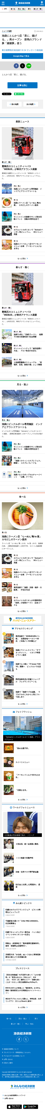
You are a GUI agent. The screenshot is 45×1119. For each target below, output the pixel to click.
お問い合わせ (8, 1059)
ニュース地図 (7, 31)
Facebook (19, 1039)
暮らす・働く (38, 9)
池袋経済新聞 (22, 3)
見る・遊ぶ (21, 9)
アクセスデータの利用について (14, 1056)
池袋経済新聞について (11, 1049)
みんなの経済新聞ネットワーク (22, 1087)
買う (29, 9)
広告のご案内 (8, 1063)
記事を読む (23, 85)
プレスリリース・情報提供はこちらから (17, 1052)
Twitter (25, 1039)
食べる (13, 9)
